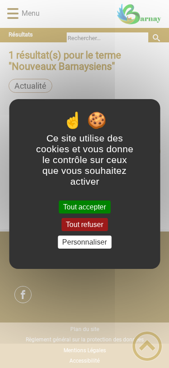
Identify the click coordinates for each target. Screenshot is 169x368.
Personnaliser (84, 242)
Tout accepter (84, 207)
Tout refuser (84, 224)
